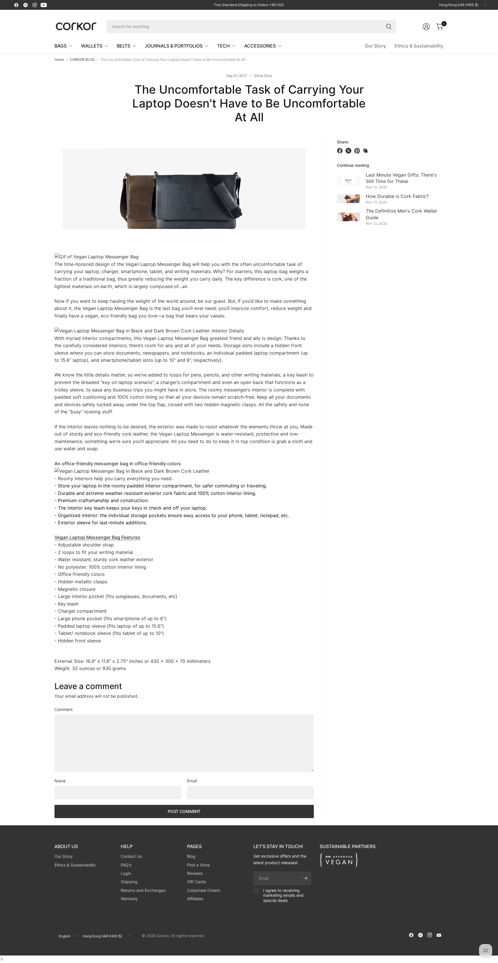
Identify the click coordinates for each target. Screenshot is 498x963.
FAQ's (126, 864)
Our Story (375, 46)
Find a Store (198, 864)
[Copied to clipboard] (365, 150)
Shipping (129, 881)
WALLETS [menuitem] (91, 46)
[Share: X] (349, 150)
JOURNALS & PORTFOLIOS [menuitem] (174, 46)
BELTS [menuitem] (123, 46)
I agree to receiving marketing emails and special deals (283, 895)
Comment (63, 709)
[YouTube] (43, 5)
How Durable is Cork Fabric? (397, 196)
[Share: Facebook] (340, 150)
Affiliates (195, 898)
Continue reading (353, 165)
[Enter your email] (305, 878)
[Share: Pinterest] (358, 150)
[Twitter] (25, 5)
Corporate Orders (203, 890)
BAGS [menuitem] (60, 46)
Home (59, 59)
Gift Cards (196, 881)
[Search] (389, 26)
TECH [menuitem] (223, 46)
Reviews (195, 873)
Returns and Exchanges (143, 890)
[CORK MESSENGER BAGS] (96, 256)
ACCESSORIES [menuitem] (260, 46)
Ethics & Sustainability (419, 46)
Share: (343, 142)
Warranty (129, 898)
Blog (191, 856)
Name (60, 781)
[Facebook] (16, 5)
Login (126, 873)
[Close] (1, 959)
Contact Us (131, 856)
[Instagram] (34, 5)
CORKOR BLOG (82, 59)
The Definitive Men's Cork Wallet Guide (401, 214)
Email (192, 781)
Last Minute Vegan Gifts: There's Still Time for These (401, 178)
